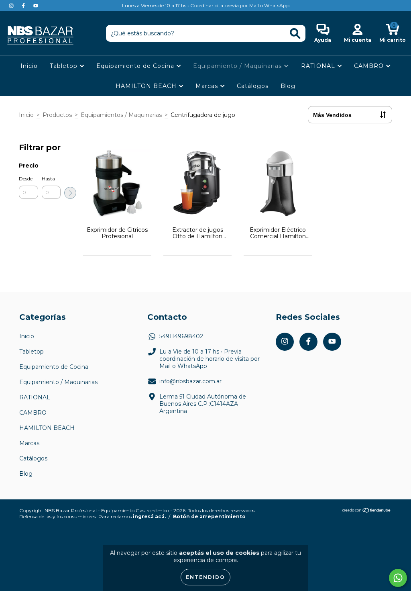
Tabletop (64, 66)
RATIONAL (319, 66)
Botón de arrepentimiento (209, 516)
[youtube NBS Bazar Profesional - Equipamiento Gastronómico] (36, 5)
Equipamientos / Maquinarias (121, 115)
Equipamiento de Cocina (136, 66)
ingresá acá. (149, 516)
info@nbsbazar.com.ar (190, 381)
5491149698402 (181, 336)
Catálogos (253, 86)
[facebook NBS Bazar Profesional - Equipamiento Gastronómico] (24, 5)
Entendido (205, 577)
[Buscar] (295, 33)
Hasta (48, 179)
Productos (57, 115)
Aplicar (70, 193)
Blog (288, 86)
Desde (26, 179)
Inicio (29, 66)
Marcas (207, 86)
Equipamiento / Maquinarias (238, 66)
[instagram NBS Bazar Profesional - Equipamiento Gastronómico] (12, 5)
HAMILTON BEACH (147, 86)
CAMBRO (370, 66)
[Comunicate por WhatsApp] (398, 578)
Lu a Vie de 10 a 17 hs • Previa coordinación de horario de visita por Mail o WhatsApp (209, 359)
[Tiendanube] (367, 511)
